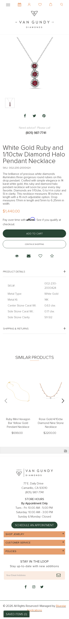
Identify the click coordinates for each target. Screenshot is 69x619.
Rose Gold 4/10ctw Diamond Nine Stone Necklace (51, 423)
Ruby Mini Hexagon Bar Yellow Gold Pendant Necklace (18, 423)
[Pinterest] (44, 116)
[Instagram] (34, 587)
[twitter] (42, 587)
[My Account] (29, 2)
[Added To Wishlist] (40, 256)
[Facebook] (25, 116)
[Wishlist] (40, 2)
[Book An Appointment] (19, 3)
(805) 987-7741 (36, 133)
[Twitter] (34, 116)
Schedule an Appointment (34, 525)
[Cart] (51, 2)
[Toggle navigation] (8, 4)
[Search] (62, 2)
